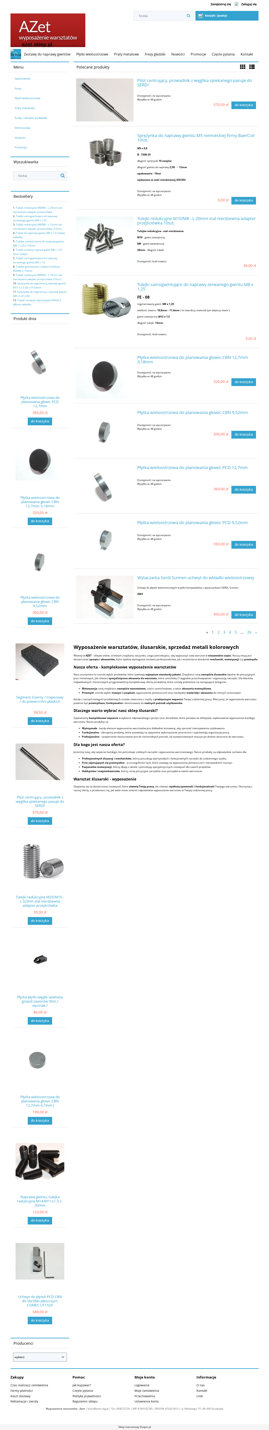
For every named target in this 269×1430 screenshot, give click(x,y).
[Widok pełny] (252, 67)
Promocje (21, 147)
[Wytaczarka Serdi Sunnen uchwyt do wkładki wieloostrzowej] (104, 597)
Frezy (18, 88)
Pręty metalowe (24, 108)
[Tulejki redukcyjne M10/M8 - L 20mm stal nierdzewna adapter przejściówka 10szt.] (104, 238)
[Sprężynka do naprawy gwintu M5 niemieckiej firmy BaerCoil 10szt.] (104, 150)
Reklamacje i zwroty (24, 1401)
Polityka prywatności (87, 1396)
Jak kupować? (82, 1385)
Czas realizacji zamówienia (29, 1385)
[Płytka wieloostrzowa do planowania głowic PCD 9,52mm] (104, 542)
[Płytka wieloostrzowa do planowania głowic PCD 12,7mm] (104, 487)
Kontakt (201, 1391)
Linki (199, 1396)
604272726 (123, 1408)
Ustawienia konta (146, 1401)
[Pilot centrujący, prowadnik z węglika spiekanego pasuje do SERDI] (104, 99)
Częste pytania (83, 1391)
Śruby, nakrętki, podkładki (31, 118)
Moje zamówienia (146, 1391)
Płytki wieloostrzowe (27, 98)
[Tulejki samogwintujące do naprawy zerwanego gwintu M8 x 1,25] (104, 301)
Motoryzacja (22, 128)
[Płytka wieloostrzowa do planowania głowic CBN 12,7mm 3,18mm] (104, 376)
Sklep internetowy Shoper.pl (134, 1427)
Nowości (20, 138)
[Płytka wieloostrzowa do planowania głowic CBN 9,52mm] (104, 431)
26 (249, 631)
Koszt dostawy (20, 1396)
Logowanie (141, 1385)
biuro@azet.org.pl (98, 1408)
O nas (200, 1385)
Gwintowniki (22, 78)
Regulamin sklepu (85, 1401)
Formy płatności (22, 1391)
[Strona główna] (48, 28)
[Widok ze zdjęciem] (242, 67)
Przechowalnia (144, 1396)
